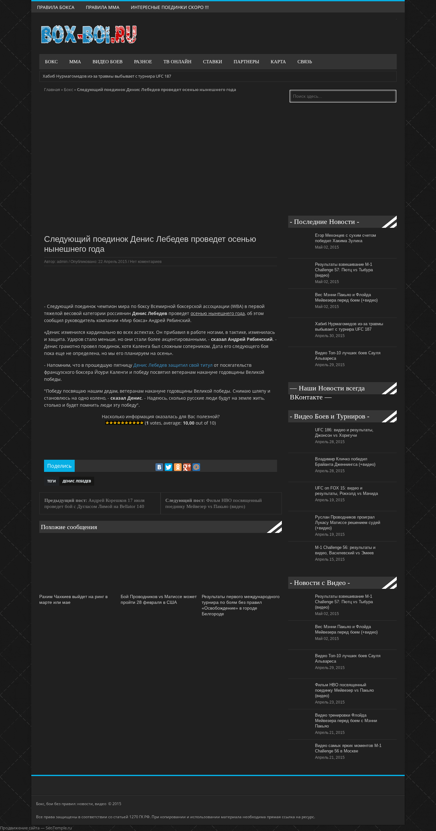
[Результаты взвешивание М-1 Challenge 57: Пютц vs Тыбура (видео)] (300, 282)
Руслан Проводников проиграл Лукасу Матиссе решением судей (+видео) (347, 522)
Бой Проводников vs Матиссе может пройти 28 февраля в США (159, 599)
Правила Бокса (55, 7)
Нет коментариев (146, 261)
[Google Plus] (187, 467)
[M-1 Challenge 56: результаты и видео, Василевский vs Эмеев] (300, 565)
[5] (122, 423)
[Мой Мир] (196, 467)
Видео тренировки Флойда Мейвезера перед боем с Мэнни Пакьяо (346, 720)
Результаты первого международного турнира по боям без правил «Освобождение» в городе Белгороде (241, 605)
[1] (107, 423)
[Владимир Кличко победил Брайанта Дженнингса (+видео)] (300, 477)
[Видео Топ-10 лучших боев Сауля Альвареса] (300, 371)
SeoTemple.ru (59, 828)
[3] (115, 423)
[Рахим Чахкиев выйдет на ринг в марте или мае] (78, 590)
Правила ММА (102, 7)
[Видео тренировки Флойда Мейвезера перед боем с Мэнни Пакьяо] (300, 733)
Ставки (212, 61)
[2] (111, 423)
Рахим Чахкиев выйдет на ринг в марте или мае (73, 599)
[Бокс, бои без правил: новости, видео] (89, 34)
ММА (75, 61)
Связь (304, 61)
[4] (119, 423)
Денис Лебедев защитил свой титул (173, 365)
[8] (134, 423)
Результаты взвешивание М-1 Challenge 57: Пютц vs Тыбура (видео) (344, 270)
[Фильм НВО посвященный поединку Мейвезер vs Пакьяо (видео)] (300, 703)
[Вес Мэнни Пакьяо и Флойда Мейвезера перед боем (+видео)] (300, 313)
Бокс (51, 61)
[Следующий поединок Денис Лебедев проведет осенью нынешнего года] (160, 228)
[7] (130, 423)
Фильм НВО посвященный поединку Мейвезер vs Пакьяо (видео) (344, 690)
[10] (142, 423)
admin (62, 261)
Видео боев (108, 61)
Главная (52, 89)
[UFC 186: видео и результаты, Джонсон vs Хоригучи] (300, 448)
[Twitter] (168, 467)
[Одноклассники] (178, 467)
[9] (138, 423)
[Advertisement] (160, 283)
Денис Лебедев (77, 481)
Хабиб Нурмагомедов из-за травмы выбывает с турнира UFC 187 (107, 76)
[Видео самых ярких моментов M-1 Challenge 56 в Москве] (300, 763)
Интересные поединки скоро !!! (170, 7)
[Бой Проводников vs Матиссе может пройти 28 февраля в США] (160, 590)
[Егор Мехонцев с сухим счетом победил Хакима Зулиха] (300, 253)
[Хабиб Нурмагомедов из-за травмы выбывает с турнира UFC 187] (300, 342)
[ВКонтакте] (159, 467)
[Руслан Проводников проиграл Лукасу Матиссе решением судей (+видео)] (300, 535)
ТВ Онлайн (177, 61)
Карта (278, 61)
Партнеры (246, 61)
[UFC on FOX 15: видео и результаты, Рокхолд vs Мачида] (300, 506)
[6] (126, 423)
